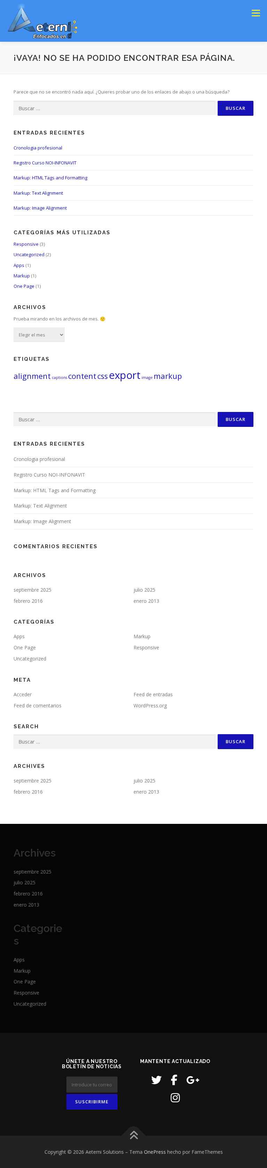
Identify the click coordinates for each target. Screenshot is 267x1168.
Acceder (23, 694)
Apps (19, 265)
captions (59, 377)
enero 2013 (146, 601)
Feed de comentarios (38, 705)
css (102, 376)
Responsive (26, 244)
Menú (256, 13)
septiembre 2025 (32, 589)
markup (168, 376)
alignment (32, 376)
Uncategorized (29, 254)
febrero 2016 (28, 601)
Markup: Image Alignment (40, 208)
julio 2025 (144, 589)
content (82, 376)
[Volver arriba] (133, 1135)
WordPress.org (150, 705)
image (147, 377)
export (124, 375)
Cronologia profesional (38, 148)
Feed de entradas (153, 694)
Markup (22, 276)
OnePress (155, 1152)
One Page (24, 286)
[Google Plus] (193, 1080)
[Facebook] (174, 1080)
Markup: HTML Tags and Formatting (50, 178)
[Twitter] (156, 1080)
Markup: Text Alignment (38, 193)
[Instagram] (175, 1097)
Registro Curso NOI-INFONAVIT (45, 163)
